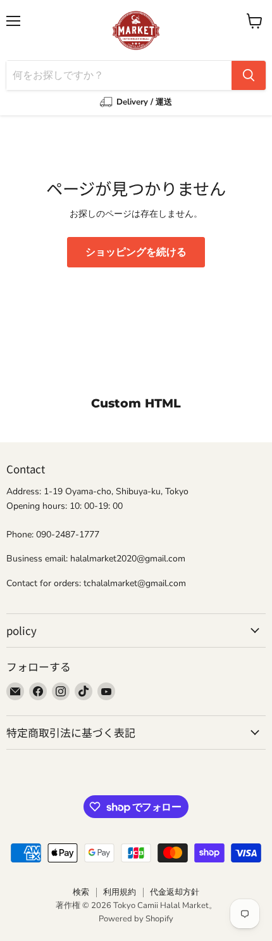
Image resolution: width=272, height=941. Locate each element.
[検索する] (249, 75)
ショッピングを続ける (136, 252)
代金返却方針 (174, 892)
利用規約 (119, 892)
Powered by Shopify (136, 919)
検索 (81, 892)
